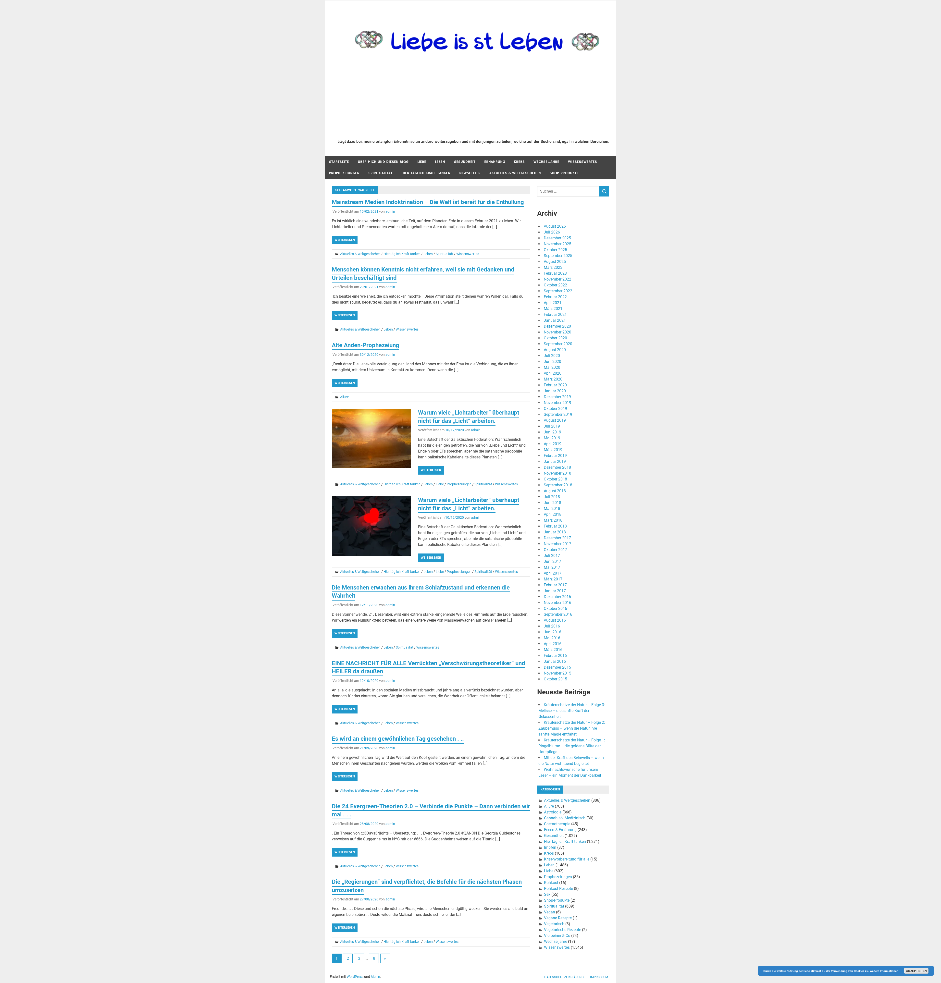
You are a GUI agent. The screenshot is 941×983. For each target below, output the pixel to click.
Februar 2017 (555, 585)
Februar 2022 (555, 297)
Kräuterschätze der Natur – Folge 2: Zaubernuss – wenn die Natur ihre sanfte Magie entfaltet (571, 728)
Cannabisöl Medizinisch (564, 818)
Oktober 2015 (555, 679)
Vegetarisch (554, 924)
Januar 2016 (555, 661)
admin (390, 211)
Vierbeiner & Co (557, 935)
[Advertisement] (473, 98)
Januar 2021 (555, 320)
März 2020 (553, 379)
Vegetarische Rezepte (562, 929)
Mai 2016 (552, 638)
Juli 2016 (552, 626)
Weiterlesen (344, 240)
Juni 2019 (552, 432)
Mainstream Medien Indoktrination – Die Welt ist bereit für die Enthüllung (428, 202)
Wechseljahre (546, 162)
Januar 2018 (555, 532)
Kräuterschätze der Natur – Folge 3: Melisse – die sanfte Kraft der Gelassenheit (571, 710)
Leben (440, 162)
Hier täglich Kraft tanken (425, 173)
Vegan (549, 912)
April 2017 (552, 573)
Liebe (421, 162)
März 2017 (553, 579)
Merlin (375, 977)
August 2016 (555, 620)
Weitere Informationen (884, 971)
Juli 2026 (552, 232)
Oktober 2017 (555, 549)
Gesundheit (464, 162)
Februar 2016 (555, 655)
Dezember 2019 (557, 396)
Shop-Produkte (564, 173)
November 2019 (557, 402)
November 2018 (557, 473)
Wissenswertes (582, 162)
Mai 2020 (552, 367)
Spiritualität (380, 173)
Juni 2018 (552, 502)
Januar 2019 (555, 461)
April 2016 (552, 643)
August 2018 (555, 491)
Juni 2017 (552, 561)
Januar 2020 (555, 391)
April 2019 (552, 444)
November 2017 (557, 543)
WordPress (355, 977)
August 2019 (555, 420)
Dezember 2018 (557, 467)
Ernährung (494, 162)
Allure (344, 397)
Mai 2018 (552, 508)
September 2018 (558, 485)
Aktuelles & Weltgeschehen (515, 173)
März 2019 (553, 449)
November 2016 (557, 602)
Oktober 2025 (555, 249)
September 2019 (558, 414)
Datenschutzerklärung (564, 977)
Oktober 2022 (555, 285)
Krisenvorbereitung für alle (566, 859)
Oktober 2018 (555, 479)
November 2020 (557, 332)
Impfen (550, 847)
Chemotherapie (557, 824)
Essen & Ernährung (560, 829)
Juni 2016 (552, 632)
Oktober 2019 (555, 408)
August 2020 (555, 349)
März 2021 (553, 308)
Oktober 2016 (555, 608)
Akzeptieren (916, 971)
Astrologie (552, 812)
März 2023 (553, 267)
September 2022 (558, 291)
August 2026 (555, 226)
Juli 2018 (552, 496)
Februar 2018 (555, 526)
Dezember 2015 (557, 667)
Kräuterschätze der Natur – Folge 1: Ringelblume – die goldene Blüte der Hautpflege (571, 746)
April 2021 (552, 302)
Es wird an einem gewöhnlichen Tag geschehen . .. (398, 738)
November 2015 (557, 673)
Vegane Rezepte (558, 918)
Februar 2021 (555, 314)
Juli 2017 (552, 555)
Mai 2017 (552, 567)
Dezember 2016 (557, 596)
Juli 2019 (552, 426)
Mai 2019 (552, 438)
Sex (547, 894)
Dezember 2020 (557, 326)
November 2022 (557, 279)
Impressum (599, 977)
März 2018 (553, 520)
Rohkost (551, 882)
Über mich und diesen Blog (383, 162)
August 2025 (555, 261)
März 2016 (553, 649)
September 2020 (558, 344)
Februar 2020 (555, 385)
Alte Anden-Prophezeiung (365, 345)
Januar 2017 (555, 591)
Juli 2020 (552, 355)
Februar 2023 (555, 273)
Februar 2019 (555, 455)
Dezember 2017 (557, 538)
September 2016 (558, 614)
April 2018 (552, 514)
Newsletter (470, 173)
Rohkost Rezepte (558, 888)
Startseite (339, 162)
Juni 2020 (552, 361)
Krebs (519, 162)
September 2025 (558, 255)
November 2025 (557, 244)
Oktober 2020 (555, 338)
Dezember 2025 (557, 238)
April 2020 (552, 373)
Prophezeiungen (344, 173)
